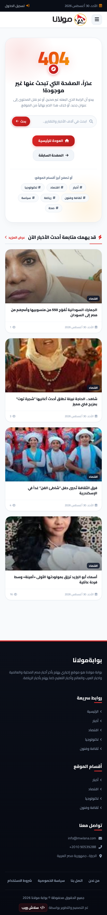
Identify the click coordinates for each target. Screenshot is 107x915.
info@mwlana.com (82, 838)
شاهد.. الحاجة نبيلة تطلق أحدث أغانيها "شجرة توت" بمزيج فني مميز (56, 401)
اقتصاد (93, 730)
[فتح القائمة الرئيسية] (97, 19)
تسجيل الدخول (15, 5)
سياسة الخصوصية (51, 880)
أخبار (96, 721)
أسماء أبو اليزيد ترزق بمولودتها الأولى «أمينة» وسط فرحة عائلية (55, 579)
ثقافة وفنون (89, 749)
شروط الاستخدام (19, 880)
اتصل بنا (77, 880)
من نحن (94, 880)
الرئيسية (93, 712)
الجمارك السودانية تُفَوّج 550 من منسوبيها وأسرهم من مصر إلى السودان (54, 312)
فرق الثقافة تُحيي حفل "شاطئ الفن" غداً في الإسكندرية (62, 490)
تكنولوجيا (92, 740)
